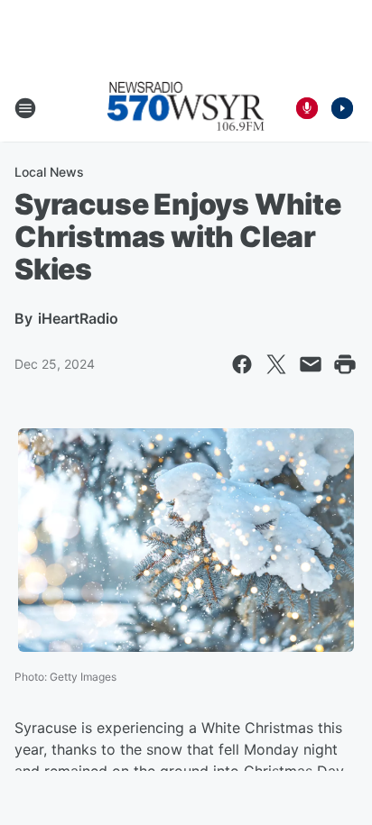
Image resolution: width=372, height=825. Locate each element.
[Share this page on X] (276, 364)
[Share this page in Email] (310, 364)
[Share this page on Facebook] (242, 364)
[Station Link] (186, 108)
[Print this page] (345, 364)
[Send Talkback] (307, 108)
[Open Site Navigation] (25, 108)
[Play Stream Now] (342, 108)
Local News (49, 171)
